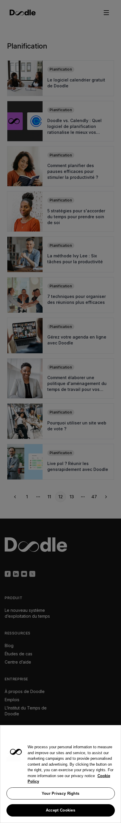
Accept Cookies (60, 810)
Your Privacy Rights (61, 793)
